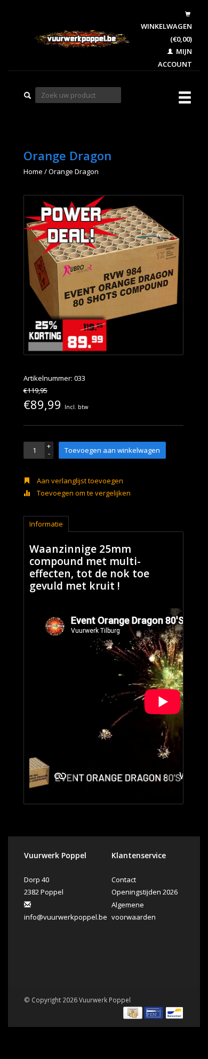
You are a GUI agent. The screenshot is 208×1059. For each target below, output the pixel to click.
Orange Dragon (74, 171)
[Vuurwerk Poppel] (74, 39)
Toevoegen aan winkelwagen (112, 450)
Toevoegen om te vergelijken (83, 493)
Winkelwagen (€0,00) (166, 32)
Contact (123, 879)
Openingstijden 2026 (144, 892)
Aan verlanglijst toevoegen (79, 480)
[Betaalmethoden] (133, 1012)
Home (33, 171)
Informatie (46, 524)
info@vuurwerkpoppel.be (65, 917)
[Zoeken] (28, 95)
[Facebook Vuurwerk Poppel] (34, 946)
